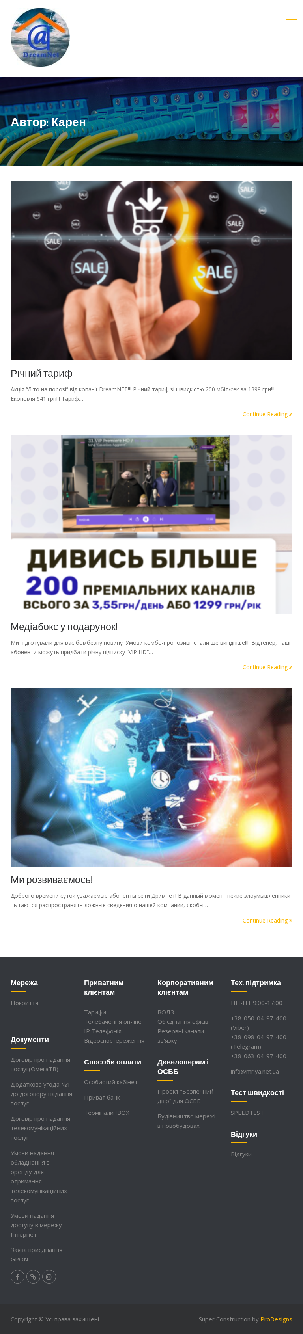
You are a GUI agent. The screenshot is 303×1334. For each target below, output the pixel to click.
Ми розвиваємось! (52, 879)
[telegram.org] (33, 1277)
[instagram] (49, 1277)
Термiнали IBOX (106, 1112)
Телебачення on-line (113, 1021)
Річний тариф (42, 373)
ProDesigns (276, 1319)
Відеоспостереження (114, 1040)
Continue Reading (266, 414)
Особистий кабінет (111, 1082)
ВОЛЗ (165, 1012)
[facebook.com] (17, 1277)
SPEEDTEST (247, 1112)
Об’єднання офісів (182, 1021)
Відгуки (241, 1154)
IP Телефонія (103, 1031)
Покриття (24, 1003)
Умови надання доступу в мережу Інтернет (36, 1224)
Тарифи (95, 1012)
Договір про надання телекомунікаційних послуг (40, 1127)
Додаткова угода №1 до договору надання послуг (41, 1093)
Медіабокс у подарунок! (64, 626)
